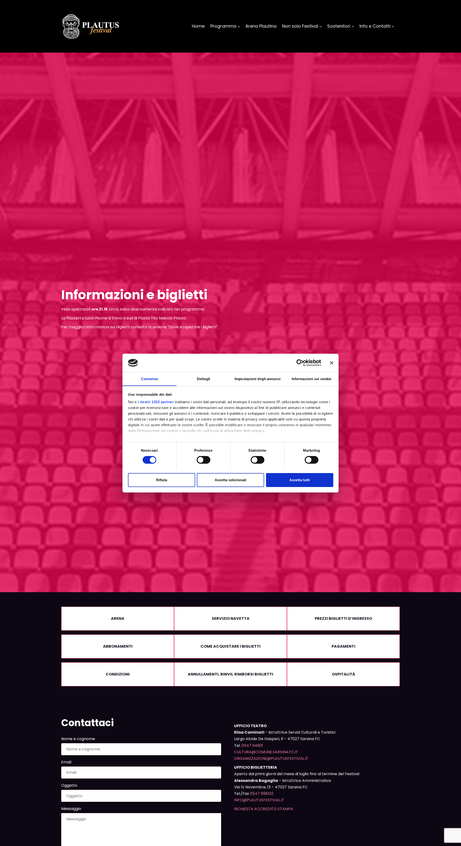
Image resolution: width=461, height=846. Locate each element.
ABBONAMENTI (118, 646)
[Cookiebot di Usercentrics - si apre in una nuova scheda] (300, 362)
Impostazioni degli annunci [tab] (257, 379)
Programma (223, 26)
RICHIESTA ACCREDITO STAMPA (263, 809)
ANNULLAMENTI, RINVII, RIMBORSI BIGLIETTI (230, 674)
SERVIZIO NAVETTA (230, 618)
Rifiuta (161, 480)
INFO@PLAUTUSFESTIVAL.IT (259, 800)
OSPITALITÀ (343, 674)
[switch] (203, 460)
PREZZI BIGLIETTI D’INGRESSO (343, 618)
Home (198, 26)
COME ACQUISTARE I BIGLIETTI (230, 646)
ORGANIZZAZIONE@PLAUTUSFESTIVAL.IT (271, 758)
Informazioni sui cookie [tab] (311, 379)
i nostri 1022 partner (156, 402)
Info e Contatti (374, 26)
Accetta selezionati (230, 480)
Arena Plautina (260, 26)
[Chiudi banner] (331, 363)
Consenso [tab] (149, 379)
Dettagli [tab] (203, 379)
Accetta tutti (299, 480)
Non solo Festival (300, 26)
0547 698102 (261, 793)
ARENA (117, 618)
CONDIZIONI (118, 674)
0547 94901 (252, 745)
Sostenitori (338, 26)
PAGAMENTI (343, 646)
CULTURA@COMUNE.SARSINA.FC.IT (266, 752)
